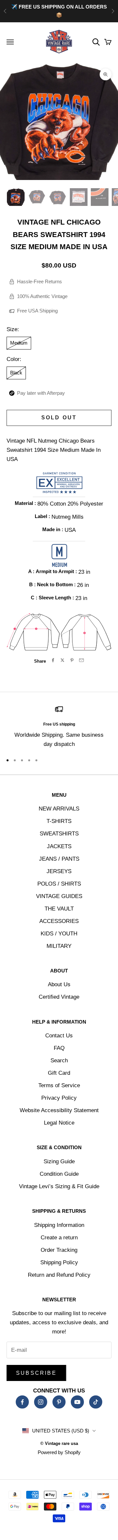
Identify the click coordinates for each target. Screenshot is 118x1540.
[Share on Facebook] (52, 660)
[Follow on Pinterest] (59, 1402)
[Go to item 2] (37, 197)
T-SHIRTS (59, 821)
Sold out (59, 417)
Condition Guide (59, 1174)
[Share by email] (81, 660)
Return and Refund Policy (59, 1275)
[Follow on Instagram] (40, 1402)
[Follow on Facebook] (22, 1402)
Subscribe (36, 1373)
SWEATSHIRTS (59, 833)
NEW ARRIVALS (59, 809)
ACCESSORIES (59, 921)
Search (59, 1060)
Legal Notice (59, 1123)
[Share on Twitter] (62, 660)
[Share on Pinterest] (71, 660)
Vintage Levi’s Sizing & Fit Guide (59, 1186)
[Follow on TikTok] (95, 1402)
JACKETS (59, 846)
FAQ (59, 1048)
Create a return (59, 1237)
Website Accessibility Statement (59, 1110)
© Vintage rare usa (59, 1443)
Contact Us (59, 1035)
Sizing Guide (59, 1161)
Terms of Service (59, 1085)
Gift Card (59, 1073)
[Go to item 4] (78, 197)
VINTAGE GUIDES (59, 896)
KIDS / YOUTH (59, 933)
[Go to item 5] (99, 197)
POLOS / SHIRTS (59, 884)
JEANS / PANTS (59, 859)
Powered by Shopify (59, 1452)
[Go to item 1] (16, 197)
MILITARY (59, 946)
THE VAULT (59, 909)
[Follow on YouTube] (77, 1402)
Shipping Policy (59, 1262)
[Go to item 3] (58, 197)
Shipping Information (59, 1225)
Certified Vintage (59, 997)
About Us (59, 984)
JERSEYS (59, 871)
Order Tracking (59, 1250)
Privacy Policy (59, 1098)
